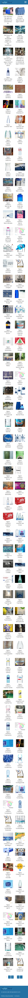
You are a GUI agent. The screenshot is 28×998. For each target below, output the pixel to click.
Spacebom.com (15, 992)
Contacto (17, 996)
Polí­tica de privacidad (7, 996)
